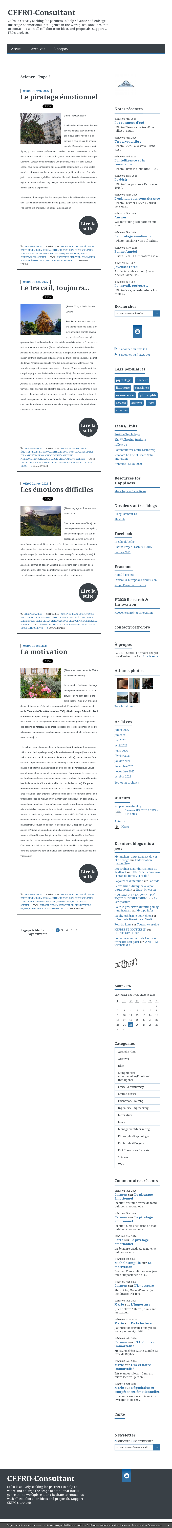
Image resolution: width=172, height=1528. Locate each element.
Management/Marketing (34, 253)
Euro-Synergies (146, 889)
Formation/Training (32, 455)
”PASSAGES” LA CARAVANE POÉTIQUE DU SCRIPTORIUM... (135, 896)
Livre (39, 620)
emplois (38, 462)
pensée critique (63, 260)
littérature (123, 388)
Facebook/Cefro (125, 542)
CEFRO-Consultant (41, 12)
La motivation (43, 651)
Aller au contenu (12, 3)
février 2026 (122, 756)
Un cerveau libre (128, 141)
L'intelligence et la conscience (130, 162)
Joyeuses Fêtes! (126, 267)
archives (136, 403)
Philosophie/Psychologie (64, 253)
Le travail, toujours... (54, 287)
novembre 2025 (125, 771)
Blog (75, 246)
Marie (119, 1304)
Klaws (125, 826)
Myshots (120, 519)
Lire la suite (88, 226)
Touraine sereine (148, 924)
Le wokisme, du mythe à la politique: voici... (135, 887)
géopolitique (28, 627)
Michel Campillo (128, 1263)
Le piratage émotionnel (59, 96)
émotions (122, 410)
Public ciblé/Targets (63, 458)
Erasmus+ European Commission (136, 580)
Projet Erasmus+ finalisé (130, 585)
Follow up (121, 444)
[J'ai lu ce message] (168, 1525)
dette (49, 260)
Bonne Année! (126, 251)
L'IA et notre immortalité (134, 1344)
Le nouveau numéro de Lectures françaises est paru (135, 940)
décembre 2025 (124, 766)
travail (24, 462)
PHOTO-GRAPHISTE (127, 933)
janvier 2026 (123, 761)
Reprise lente (123, 924)
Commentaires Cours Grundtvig (135, 450)
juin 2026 (120, 735)
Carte (120, 1414)
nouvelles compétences (58, 462)
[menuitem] (17, 48)
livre (40, 627)
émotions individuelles (54, 624)
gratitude (63, 257)
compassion (88, 257)
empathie (75, 257)
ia (31, 462)
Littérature (27, 620)
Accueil (17, 49)
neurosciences (125, 395)
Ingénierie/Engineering (133, 1108)
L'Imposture (144, 1285)
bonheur (142, 380)
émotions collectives (82, 624)
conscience (142, 388)
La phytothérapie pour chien (133, 916)
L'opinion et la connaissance (137, 198)
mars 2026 (121, 751)
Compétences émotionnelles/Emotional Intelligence (134, 1076)
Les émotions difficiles (56, 489)
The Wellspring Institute (130, 439)
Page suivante (37, 934)
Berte (119, 1240)
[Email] (137, 331)
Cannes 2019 (123, 552)
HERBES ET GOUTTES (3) (130, 929)
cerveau (121, 403)
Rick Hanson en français (133, 1150)
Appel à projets (124, 575)
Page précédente (32, 930)
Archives (38, 49)
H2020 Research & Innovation (134, 613)
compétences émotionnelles (46, 908)
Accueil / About (127, 1052)
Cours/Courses (127, 1094)
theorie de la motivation (55, 905)
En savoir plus (155, 1525)
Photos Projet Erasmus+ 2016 (133, 547)
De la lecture (141, 1323)
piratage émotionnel (32, 260)
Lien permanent (32, 246)
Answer (121, 217)
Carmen (121, 1194)
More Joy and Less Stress (130, 491)
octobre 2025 (123, 776)
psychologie (123, 380)
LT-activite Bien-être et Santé (133, 919)
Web (121, 1164)
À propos (60, 49)
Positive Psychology (127, 434)
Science (41, 257)
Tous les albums (125, 706)
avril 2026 (121, 745)
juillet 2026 (122, 730)
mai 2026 (120, 740)
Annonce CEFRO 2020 (128, 464)
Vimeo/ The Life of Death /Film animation (134, 456)
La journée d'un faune (129, 881)
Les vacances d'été (129, 123)
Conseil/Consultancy (81, 250)
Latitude (153, 881)
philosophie (148, 395)
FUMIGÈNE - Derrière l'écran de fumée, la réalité (137, 874)
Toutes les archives (127, 782)
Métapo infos (145, 910)
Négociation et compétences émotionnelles (137, 1390)
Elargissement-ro (126, 514)
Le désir (121, 179)
